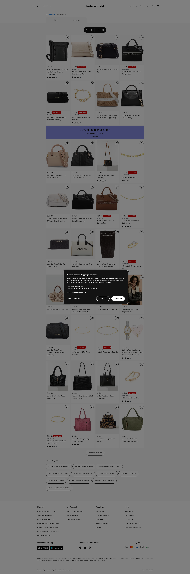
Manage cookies (73, 298)
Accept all (118, 298)
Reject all (103, 298)
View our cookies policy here (76, 292)
